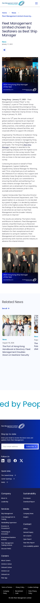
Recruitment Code (19, 592)
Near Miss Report (29, 543)
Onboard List (5, 574)
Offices (25, 529)
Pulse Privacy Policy (32, 592)
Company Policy (6, 592)
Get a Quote (27, 536)
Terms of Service (7, 587)
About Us (4, 498)
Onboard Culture (6, 567)
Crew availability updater (31, 546)
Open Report (27, 539)
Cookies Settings (33, 587)
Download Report (29, 502)
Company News (28, 513)
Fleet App (4, 578)
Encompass (27, 498)
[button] (36, 3)
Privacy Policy (20, 587)
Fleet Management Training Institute (7, 544)
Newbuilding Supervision (9, 523)
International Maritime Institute (8, 538)
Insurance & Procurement (5, 527)
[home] (13, 3)
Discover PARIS (6, 549)
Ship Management (7, 513)
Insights (25, 517)
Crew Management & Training (8, 518)
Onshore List (5, 571)
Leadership (4, 502)
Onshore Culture (6, 564)
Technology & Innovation (5, 533)
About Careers (5, 560)
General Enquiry (28, 532)
